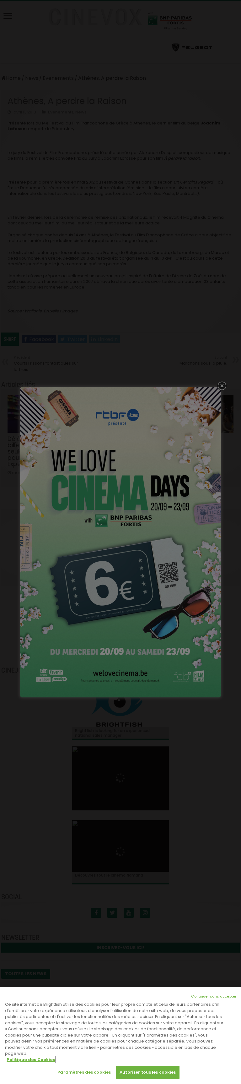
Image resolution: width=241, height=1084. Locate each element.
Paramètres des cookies (84, 1072)
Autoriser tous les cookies (148, 1072)
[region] (120, 1035)
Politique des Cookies (31, 1060)
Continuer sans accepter (213, 996)
